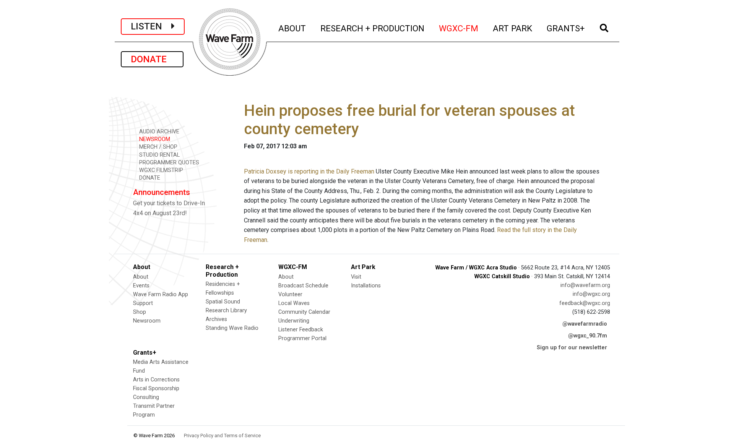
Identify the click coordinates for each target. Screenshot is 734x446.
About (140, 277)
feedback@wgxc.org (584, 303)
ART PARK (512, 28)
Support (143, 303)
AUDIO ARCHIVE (158, 131)
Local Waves (294, 303)
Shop (139, 312)
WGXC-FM (459, 28)
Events (141, 285)
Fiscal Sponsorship (156, 388)
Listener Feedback (300, 329)
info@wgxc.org (591, 294)
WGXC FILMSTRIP (160, 170)
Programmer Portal (302, 338)
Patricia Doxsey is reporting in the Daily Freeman (309, 171)
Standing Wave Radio (232, 328)
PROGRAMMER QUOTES (168, 162)
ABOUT (292, 28)
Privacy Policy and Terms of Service (222, 435)
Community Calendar (304, 312)
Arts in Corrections (156, 379)
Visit (356, 277)
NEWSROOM (154, 139)
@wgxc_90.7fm (587, 335)
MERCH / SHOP (157, 147)
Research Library (226, 310)
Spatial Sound (223, 301)
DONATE (152, 59)
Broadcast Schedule (303, 285)
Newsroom (147, 321)
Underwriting (293, 321)
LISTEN (151, 26)
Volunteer (290, 294)
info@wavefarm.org (585, 285)
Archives (216, 319)
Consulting (146, 397)
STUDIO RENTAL (159, 155)
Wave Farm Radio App (160, 294)
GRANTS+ (566, 28)
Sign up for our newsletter (572, 347)
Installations (366, 285)
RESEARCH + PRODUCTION (372, 28)
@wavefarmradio (584, 324)
